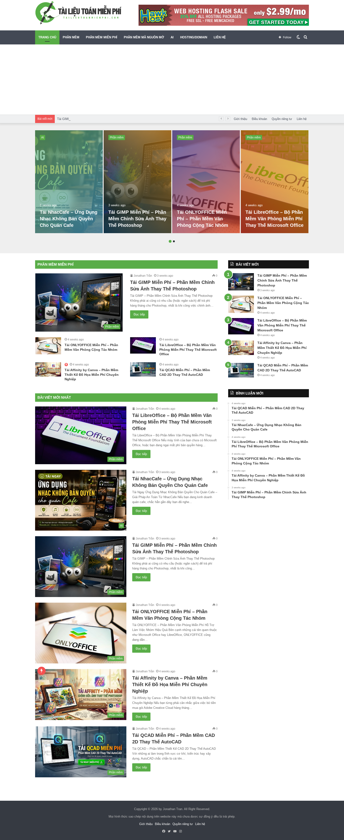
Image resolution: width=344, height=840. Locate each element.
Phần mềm (117, 137)
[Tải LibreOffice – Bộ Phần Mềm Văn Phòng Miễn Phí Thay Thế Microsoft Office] (274, 181)
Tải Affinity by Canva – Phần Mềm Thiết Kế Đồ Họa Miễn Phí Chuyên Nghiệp (92, 374)
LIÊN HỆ (220, 37)
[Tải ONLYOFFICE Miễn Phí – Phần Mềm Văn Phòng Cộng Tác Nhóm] (206, 181)
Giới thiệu (240, 119)
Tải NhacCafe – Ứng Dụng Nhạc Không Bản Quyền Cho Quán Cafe (68, 219)
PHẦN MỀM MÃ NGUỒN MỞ (144, 37)
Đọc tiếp (139, 314)
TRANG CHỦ (47, 37)
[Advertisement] (172, 79)
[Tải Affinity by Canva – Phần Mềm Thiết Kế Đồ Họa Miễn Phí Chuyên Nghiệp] (48, 369)
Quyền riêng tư (282, 119)
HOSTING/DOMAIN (193, 37)
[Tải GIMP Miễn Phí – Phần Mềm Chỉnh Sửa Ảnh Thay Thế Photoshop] (137, 181)
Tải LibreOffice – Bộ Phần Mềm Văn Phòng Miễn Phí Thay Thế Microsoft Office (274, 219)
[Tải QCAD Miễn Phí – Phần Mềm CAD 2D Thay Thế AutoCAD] (143, 369)
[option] (69, 181)
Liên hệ (302, 119)
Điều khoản (259, 119)
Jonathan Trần (143, 275)
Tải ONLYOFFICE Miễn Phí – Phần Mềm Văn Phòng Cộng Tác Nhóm (202, 219)
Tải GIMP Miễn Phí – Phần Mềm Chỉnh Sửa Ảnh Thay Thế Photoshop (105, 119)
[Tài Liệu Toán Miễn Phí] (78, 13)
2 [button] (174, 241)
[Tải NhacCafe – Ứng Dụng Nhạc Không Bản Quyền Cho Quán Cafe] (69, 181)
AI (172, 37)
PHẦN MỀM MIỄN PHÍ (101, 37)
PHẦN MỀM (71, 37)
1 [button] (170, 241)
